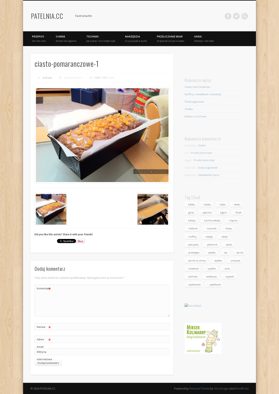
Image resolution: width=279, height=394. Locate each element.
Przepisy (39, 38)
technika (193, 276)
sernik (240, 252)
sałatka (211, 252)
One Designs (221, 388)
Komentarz (44, 289)
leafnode (47, 77)
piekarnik (212, 244)
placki (229, 244)
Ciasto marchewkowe (197, 87)
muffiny (192, 236)
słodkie (218, 260)
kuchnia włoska (212, 220)
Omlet (201, 145)
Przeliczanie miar (170, 38)
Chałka (189, 109)
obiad (225, 236)
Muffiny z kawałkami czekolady (203, 94)
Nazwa (44, 327)
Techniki (100, 38)
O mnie (66, 38)
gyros (191, 212)
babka (191, 204)
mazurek (212, 228)
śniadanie (193, 268)
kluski (238, 212)
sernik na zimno (197, 260)
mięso (228, 228)
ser (226, 252)
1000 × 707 (100, 77)
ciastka (207, 204)
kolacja (191, 220)
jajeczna (207, 212)
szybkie (212, 268)
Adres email (44, 343)
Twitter (236, 16)
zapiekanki (215, 284)
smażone (236, 260)
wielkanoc (211, 276)
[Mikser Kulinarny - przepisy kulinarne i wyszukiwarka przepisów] (203, 352)
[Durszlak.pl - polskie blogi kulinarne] (193, 305)
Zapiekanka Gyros (208, 175)
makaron (193, 228)
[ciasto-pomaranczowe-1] (102, 135)
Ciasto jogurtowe (208, 167)
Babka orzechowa (195, 116)
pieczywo (193, 244)
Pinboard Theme (199, 388)
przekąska (193, 252)
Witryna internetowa (44, 355)
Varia (204, 38)
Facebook (228, 16)
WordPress (242, 388)
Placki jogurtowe (194, 101)
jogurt (223, 212)
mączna (233, 220)
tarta (227, 268)
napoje (209, 236)
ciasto (222, 204)
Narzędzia (136, 38)
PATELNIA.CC (47, 16)
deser (237, 204)
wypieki (230, 276)
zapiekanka (194, 284)
